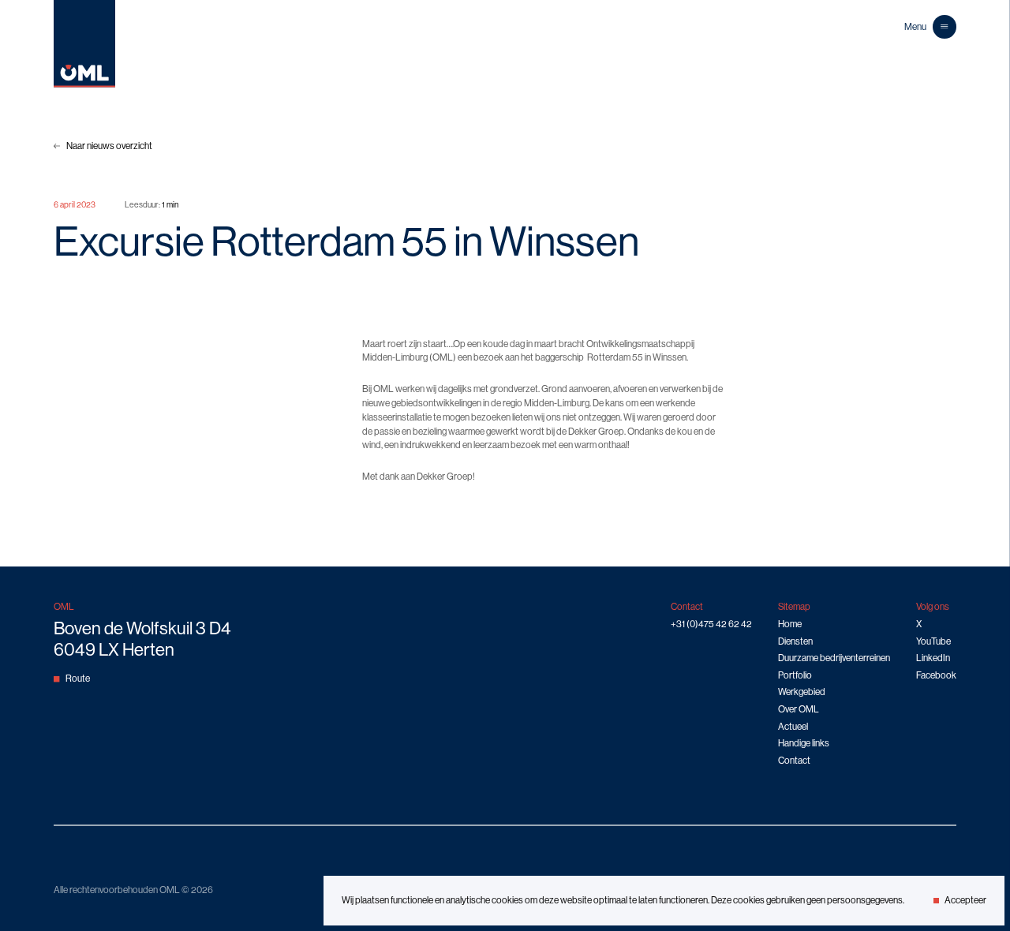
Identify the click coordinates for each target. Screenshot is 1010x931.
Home (790, 624)
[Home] (84, 84)
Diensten (795, 641)
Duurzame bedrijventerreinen (834, 658)
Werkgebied (801, 691)
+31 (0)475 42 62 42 (711, 624)
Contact (794, 760)
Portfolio (795, 675)
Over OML (798, 709)
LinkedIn (933, 658)
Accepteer (965, 900)
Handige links (803, 743)
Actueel (793, 726)
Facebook (936, 675)
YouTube (933, 641)
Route (77, 678)
